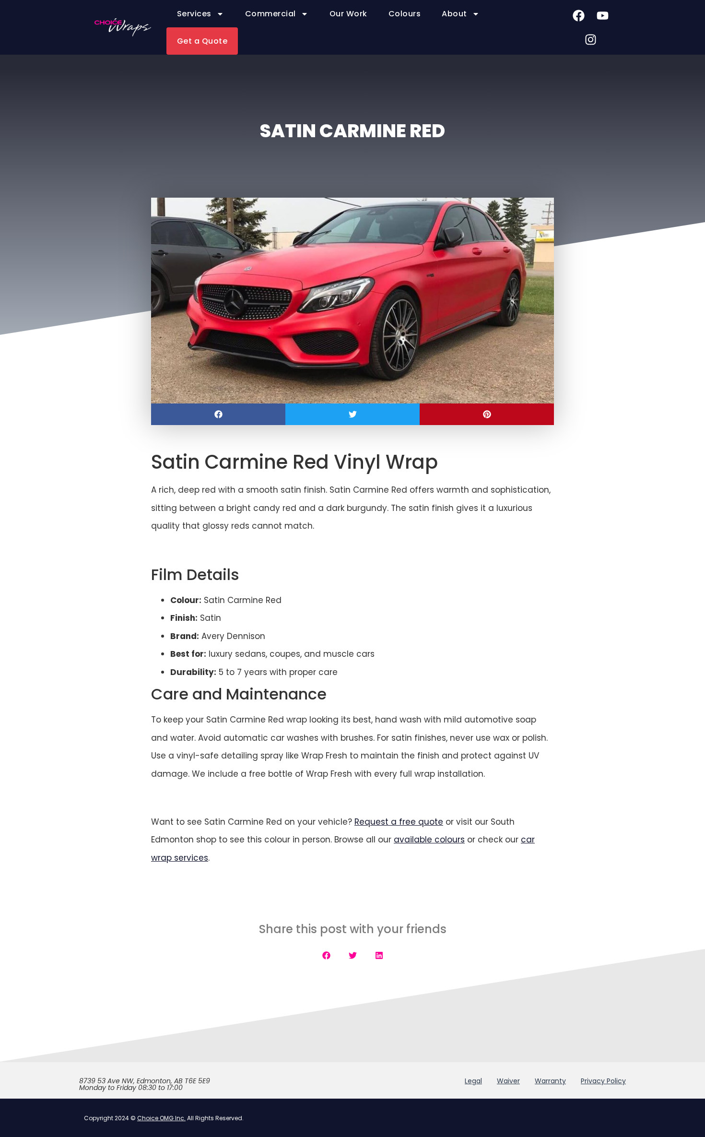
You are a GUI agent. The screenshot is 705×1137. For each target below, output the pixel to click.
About (454, 13)
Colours (404, 13)
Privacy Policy (603, 1081)
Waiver (508, 1081)
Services (194, 13)
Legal (473, 1081)
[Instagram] (590, 39)
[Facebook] (578, 15)
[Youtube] (602, 15)
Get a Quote (202, 41)
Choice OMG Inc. (161, 1118)
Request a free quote (398, 822)
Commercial (270, 13)
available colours (429, 839)
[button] (218, 414)
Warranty (550, 1081)
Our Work (348, 13)
